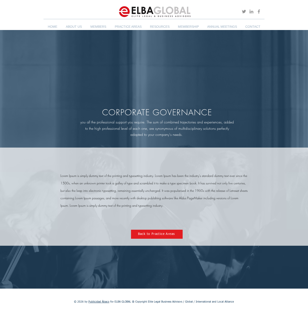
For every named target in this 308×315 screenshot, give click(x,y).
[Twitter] (244, 11)
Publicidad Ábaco (98, 302)
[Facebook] (259, 11)
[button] (74, 24)
